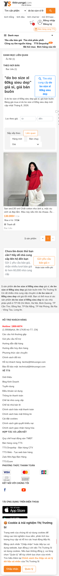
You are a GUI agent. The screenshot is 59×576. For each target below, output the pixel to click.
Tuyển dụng (8, 386)
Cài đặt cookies (10, 418)
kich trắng (9, 17)
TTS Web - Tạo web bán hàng (17, 452)
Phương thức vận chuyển (15, 352)
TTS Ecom (7, 461)
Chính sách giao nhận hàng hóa (18, 428)
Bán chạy (34, 139)
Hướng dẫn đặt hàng (12, 343)
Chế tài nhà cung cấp (13, 400)
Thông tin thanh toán (12, 395)
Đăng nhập (49, 20)
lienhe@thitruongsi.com (34, 362)
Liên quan (31, 133)
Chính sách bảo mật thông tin (17, 414)
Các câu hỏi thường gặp (14, 334)
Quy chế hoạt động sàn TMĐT (17, 438)
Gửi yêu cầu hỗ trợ (11, 339)
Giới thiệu (7, 377)
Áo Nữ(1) (10, 59)
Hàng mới (17, 139)
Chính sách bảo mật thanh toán (18, 409)
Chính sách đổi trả (11, 357)
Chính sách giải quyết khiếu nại (18, 423)
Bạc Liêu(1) (11, 69)
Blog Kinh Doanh (10, 381)
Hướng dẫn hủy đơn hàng (15, 348)
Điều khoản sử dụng (12, 391)
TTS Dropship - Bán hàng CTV (17, 447)
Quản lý (29, 569)
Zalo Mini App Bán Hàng (14, 457)
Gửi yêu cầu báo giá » (44, 261)
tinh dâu (21, 17)
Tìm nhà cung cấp (45, 86)
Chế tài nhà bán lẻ (11, 404)
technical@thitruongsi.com (32, 366)
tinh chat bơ (33, 17)
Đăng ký (47, 24)
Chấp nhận (12, 569)
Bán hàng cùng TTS (46, 29)
